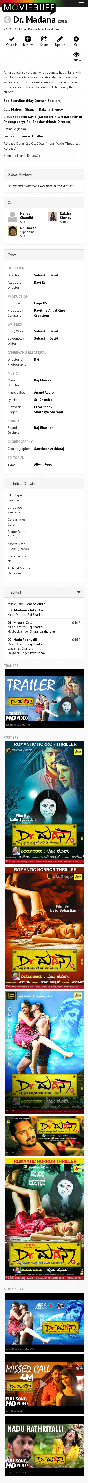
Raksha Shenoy (51, 109)
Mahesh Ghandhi (24, 109)
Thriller (37, 136)
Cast (11, 202)
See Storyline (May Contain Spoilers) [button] (33, 100)
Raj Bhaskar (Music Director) (49, 121)
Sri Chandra (43, 399)
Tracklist (15, 592)
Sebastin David (46, 275)
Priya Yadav (43, 407)
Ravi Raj (40, 282)
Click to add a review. (57, 186)
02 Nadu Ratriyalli (22, 639)
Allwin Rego (43, 464)
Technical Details (22, 483)
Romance (23, 136)
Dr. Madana (34, 19)
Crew (12, 254)
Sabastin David (46, 331)
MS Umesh (28, 228)
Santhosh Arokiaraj (49, 448)
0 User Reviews (20, 174)
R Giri (38, 359)
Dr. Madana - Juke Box (25, 610)
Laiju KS (40, 303)
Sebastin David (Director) (33, 117)
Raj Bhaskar (43, 380)
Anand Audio (44, 392)
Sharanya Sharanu (48, 412)
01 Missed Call (20, 622)
